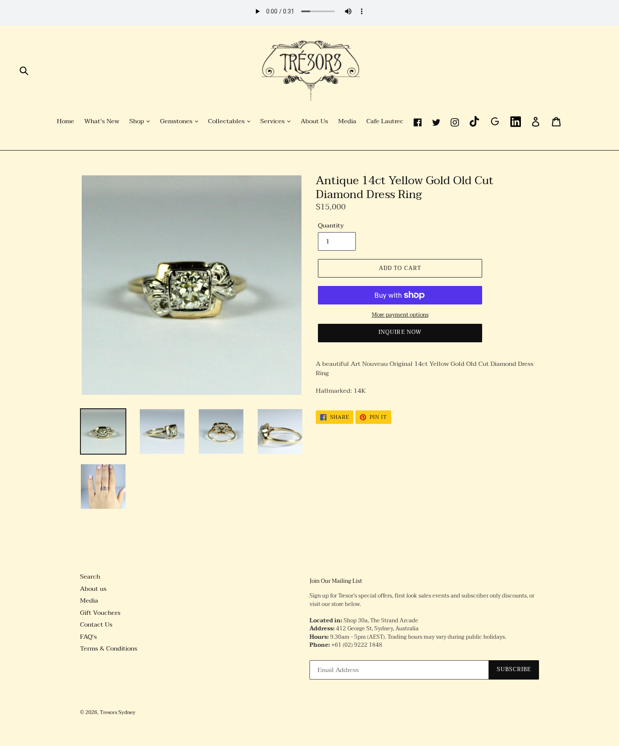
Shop (137, 121)
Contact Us (96, 624)
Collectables (227, 121)
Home (65, 121)
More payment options (400, 315)
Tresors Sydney (118, 712)
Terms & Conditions (108, 648)
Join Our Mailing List (336, 581)
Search (90, 576)
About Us (314, 121)
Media (347, 121)
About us (93, 588)
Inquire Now (400, 332)
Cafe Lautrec (384, 121)
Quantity (331, 225)
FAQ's (88, 636)
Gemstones (177, 121)
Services (273, 121)
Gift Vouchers (100, 612)
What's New (101, 121)
